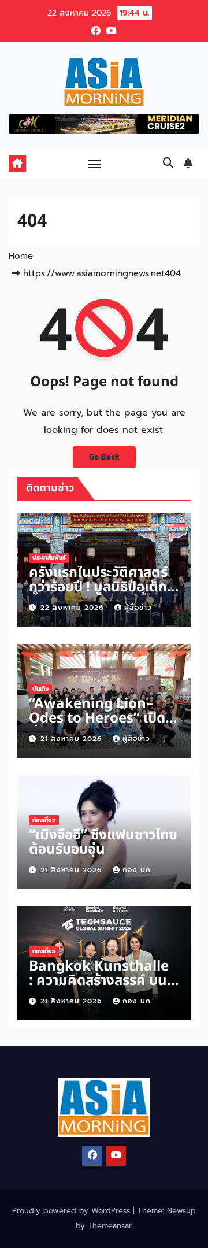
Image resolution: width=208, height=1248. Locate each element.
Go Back (104, 456)
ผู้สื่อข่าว (138, 607)
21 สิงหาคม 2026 (72, 739)
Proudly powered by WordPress (72, 1210)
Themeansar (110, 1225)
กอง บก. (137, 870)
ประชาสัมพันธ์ (49, 557)
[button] (168, 163)
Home (21, 256)
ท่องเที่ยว (43, 820)
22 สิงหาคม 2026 (73, 607)
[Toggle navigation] (94, 163)
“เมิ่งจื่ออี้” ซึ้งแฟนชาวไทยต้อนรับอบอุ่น (103, 842)
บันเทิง (40, 688)
